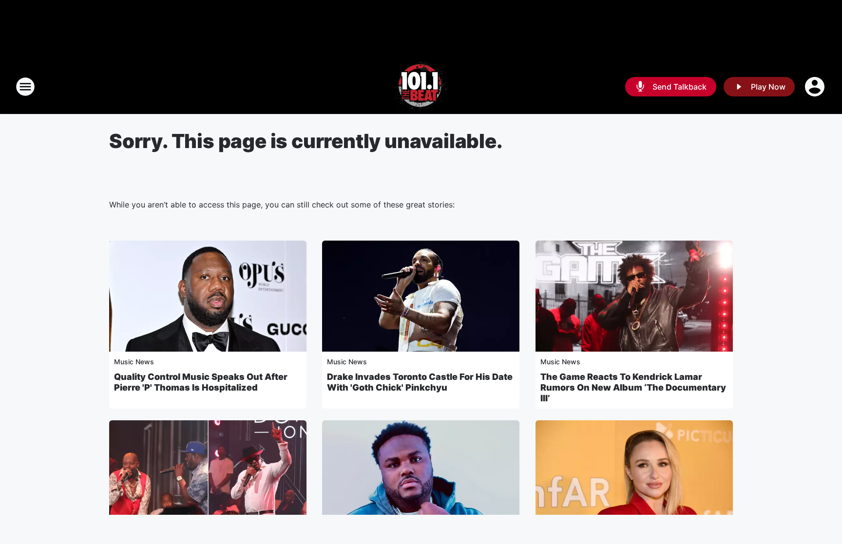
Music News (134, 361)
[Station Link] (421, 86)
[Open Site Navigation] (25, 86)
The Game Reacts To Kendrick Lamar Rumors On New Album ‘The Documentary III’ (633, 387)
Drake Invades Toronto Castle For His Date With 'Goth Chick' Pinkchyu (420, 382)
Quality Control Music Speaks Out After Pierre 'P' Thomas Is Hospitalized (200, 382)
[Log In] (815, 86)
